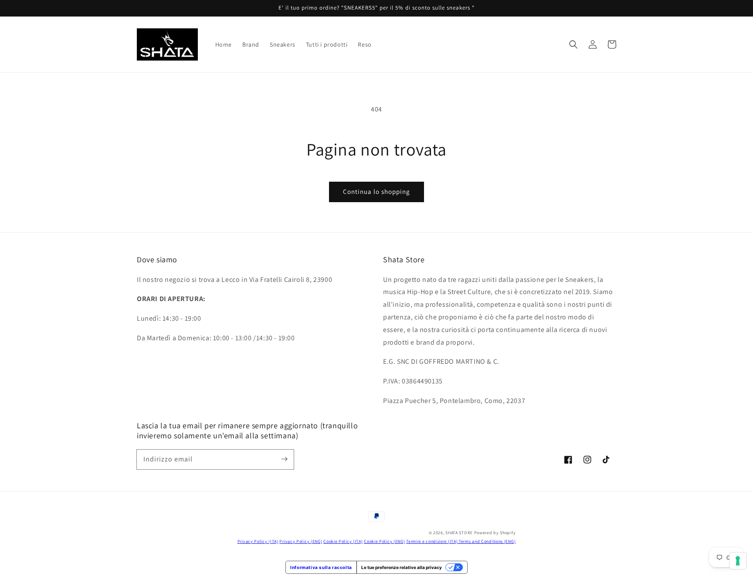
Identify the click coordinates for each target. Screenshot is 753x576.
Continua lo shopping (376, 191)
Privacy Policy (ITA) (257, 541)
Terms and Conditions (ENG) (487, 541)
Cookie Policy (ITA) (343, 541)
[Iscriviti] (284, 459)
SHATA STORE (459, 532)
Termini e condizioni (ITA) (432, 541)
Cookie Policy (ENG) (384, 541)
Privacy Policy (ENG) (300, 541)
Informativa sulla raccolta (321, 567)
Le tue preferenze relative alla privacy (401, 567)
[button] (573, 44)
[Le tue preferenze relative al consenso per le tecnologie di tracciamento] (737, 560)
